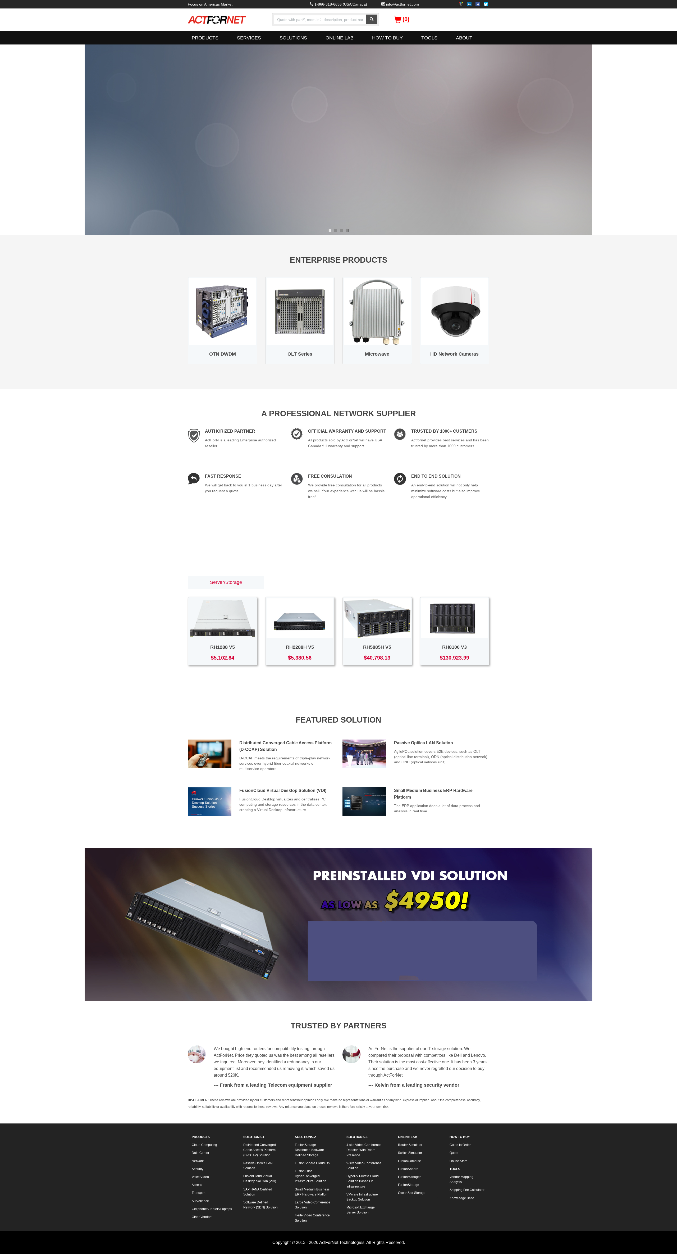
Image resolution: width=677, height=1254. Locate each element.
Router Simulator (410, 1145)
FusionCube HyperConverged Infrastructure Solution (310, 1176)
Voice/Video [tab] (454, 582)
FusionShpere (408, 1169)
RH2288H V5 (300, 647)
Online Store (459, 1161)
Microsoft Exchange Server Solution (360, 1210)
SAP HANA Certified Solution (257, 1192)
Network (198, 1161)
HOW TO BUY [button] (387, 38)
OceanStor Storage (412, 1193)
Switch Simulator (410, 1153)
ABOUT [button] (464, 38)
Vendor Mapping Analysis (461, 1179)
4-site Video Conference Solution (312, 1217)
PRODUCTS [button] (205, 38)
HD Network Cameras (454, 354)
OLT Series (299, 354)
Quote (454, 1153)
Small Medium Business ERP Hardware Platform (312, 1192)
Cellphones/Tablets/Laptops (211, 1209)
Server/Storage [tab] (226, 582)
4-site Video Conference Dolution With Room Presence (363, 1150)
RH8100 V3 (454, 647)
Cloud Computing (204, 1145)
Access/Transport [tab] (379, 582)
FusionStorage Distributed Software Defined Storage (309, 1150)
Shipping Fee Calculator (467, 1190)
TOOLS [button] (429, 38)
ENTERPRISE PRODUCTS (338, 260)
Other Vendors (202, 1217)
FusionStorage (408, 1185)
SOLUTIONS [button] (293, 38)
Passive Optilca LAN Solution (423, 743)
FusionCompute (409, 1161)
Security (197, 1169)
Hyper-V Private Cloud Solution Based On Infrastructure (362, 1181)
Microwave (377, 354)
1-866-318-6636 (328, 4)
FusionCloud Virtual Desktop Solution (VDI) (282, 790)
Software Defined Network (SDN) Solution (260, 1205)
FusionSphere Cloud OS (312, 1163)
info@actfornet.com (402, 4)
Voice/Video (200, 1177)
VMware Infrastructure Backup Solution (362, 1197)
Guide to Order (460, 1145)
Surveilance (200, 1201)
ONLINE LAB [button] (340, 38)
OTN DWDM (222, 354)
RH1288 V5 (222, 647)
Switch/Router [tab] (301, 582)
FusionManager (409, 1177)
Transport (198, 1193)
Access (197, 1185)
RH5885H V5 (377, 647)
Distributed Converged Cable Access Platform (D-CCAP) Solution (259, 1150)
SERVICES (249, 38)
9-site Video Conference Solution (363, 1165)
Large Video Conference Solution (312, 1205)
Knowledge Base (462, 1198)
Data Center (200, 1153)
